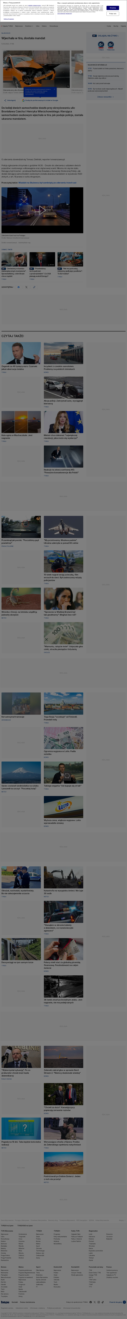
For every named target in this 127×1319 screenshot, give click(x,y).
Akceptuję (113, 8)
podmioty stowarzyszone (34, 5)
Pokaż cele (112, 13)
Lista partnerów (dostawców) (64, 13)
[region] (63, 11)
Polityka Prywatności (9, 19)
